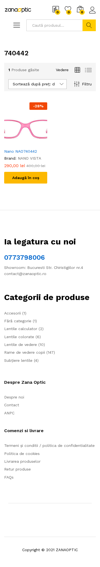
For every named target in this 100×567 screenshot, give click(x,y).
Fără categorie (17, 321)
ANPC (9, 413)
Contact (11, 405)
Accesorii (12, 313)
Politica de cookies (22, 453)
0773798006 (24, 257)
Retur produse (17, 469)
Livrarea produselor (22, 461)
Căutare (89, 25)
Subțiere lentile (18, 360)
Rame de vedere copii (24, 352)
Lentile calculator (20, 328)
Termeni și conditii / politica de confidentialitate (49, 445)
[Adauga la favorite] (31, 142)
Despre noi (14, 397)
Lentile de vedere (20, 344)
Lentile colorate (19, 337)
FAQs (9, 477)
